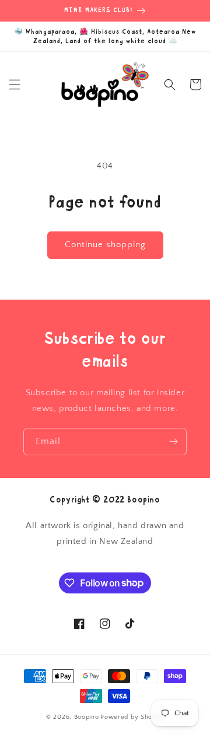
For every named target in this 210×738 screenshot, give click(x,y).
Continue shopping (105, 244)
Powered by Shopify (132, 717)
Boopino (86, 717)
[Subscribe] (173, 441)
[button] (14, 84)
